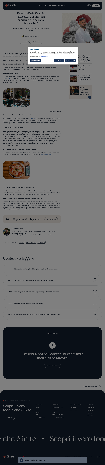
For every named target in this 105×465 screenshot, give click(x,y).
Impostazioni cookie (35, 60)
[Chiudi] (76, 48)
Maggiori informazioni (45, 56)
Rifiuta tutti (59, 60)
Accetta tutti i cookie (70, 60)
